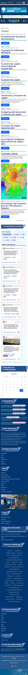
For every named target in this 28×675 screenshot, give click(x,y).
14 (17, 384)
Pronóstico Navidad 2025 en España (14, 589)
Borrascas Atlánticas (14, 557)
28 (17, 390)
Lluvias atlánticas (17, 578)
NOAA (2, 461)
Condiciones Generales (6, 521)
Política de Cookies (5, 523)
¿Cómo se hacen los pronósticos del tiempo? (11, 479)
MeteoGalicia (4, 453)
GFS (8, 573)
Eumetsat (3, 626)
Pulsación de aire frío (14, 594)
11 (6, 384)
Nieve (12, 583)
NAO (6, 583)
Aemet (2, 618)
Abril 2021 (10, 550)
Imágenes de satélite (16, 573)
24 (2, 390)
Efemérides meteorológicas (17, 566)
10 (2, 384)
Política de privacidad (5, 517)
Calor (8, 562)
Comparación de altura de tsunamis (13, 37)
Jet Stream (10, 576)
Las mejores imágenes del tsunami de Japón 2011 (12, 141)
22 (21, 387)
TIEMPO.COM (4, 459)
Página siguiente (20, 220)
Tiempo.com (3, 622)
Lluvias (8, 578)
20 (14, 387)
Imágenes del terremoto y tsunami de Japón (13, 113)
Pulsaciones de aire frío (14, 592)
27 (13, 390)
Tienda (2, 485)
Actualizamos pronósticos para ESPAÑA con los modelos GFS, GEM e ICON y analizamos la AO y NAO (14, 419)
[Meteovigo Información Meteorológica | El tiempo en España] (14, 21)
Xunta (2, 455)
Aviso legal (3, 519)
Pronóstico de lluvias (17, 585)
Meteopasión (4, 487)
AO (7, 555)
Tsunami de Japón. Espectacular (11, 126)
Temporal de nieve (10, 599)
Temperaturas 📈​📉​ (20, 2)
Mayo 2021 (20, 580)
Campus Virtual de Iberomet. (19, 650)
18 (6, 387)
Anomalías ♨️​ (11, 2)
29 (21, 390)
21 (17, 387)
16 (25, 384)
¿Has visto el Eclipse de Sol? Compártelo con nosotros (12, 407)
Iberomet (3, 630)
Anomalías (18, 550)
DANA (20, 564)
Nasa (2, 624)
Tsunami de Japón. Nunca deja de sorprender (11, 66)
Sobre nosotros (4, 474)
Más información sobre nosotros (11, 444)
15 (21, 384)
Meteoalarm (3, 628)
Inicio (3, 28)
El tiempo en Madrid (14, 569)
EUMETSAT (3, 463)
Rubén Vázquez (6, 34)
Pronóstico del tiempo (14, 587)
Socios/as (3, 489)
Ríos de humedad (10, 596)
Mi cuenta (3, 483)
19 (10, 387)
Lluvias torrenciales (10, 580)
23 (25, 387)
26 (10, 390)
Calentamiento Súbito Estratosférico (14, 559)
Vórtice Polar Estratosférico (14, 601)
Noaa (2, 620)
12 (10, 384)
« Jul (2, 395)
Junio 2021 (18, 576)
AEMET (2, 457)
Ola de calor (20, 583)
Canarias (14, 562)
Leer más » (5, 43)
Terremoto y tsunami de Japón (13, 96)
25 (6, 390)
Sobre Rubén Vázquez (6, 476)
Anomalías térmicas (10, 553)
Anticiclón (19, 553)
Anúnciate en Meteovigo (6, 491)
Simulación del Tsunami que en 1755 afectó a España (13, 206)
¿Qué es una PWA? (5, 481)
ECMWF (7, 566)
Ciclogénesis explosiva (11, 564)
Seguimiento (19, 596)
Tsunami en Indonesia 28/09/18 (12, 51)
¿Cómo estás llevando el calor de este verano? (11, 424)
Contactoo (3, 472)
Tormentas (19, 599)
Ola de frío (8, 585)
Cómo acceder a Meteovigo (7, 539)
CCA (20, 562)
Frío (20, 571)
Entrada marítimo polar (11, 571)
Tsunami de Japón (10, 79)
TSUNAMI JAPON (9, 153)
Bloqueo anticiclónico (16, 555)
